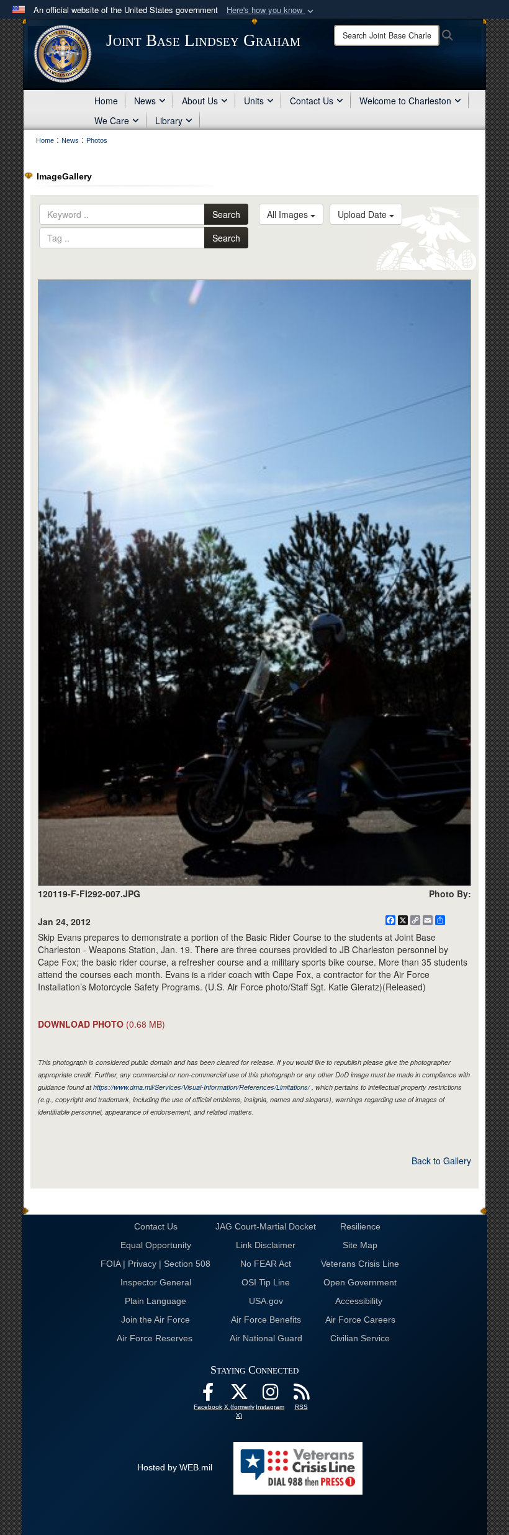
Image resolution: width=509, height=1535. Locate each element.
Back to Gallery (441, 1160)
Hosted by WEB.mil (174, 1467)
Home (106, 100)
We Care (111, 120)
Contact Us (311, 100)
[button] (271, 10)
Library (168, 120)
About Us (200, 100)
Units (254, 100)
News (145, 100)
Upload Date (363, 214)
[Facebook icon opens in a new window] (207, 1395)
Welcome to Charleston (405, 100)
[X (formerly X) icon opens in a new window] (238, 1395)
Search (226, 214)
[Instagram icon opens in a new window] (270, 1395)
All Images (288, 214)
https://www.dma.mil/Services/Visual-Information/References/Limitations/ (201, 1087)
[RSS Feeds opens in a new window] (301, 1395)
